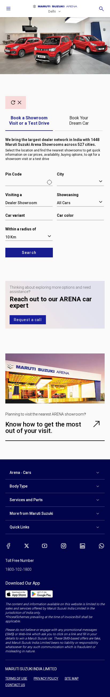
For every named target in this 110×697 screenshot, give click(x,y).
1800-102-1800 (18, 569)
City (60, 174)
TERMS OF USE (16, 678)
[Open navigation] (8, 8)
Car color (65, 215)
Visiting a (13, 195)
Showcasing (67, 195)
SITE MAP (71, 678)
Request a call (28, 320)
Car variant (15, 215)
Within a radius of (20, 229)
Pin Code (13, 174)
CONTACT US (15, 685)
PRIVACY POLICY (46, 678)
